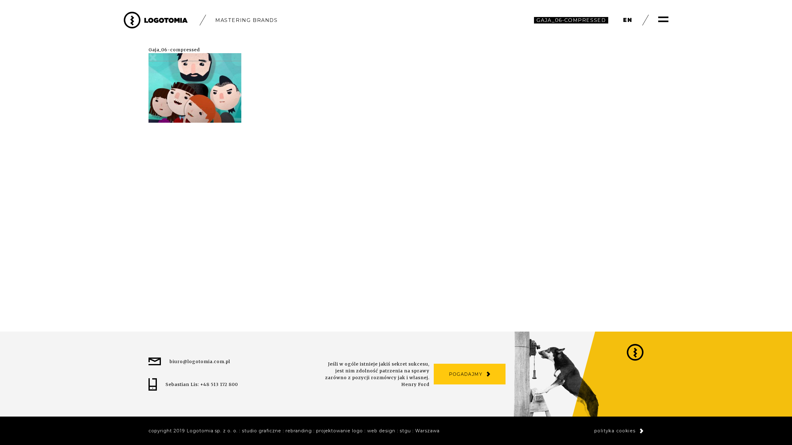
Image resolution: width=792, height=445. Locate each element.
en (627, 20)
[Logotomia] (156, 20)
